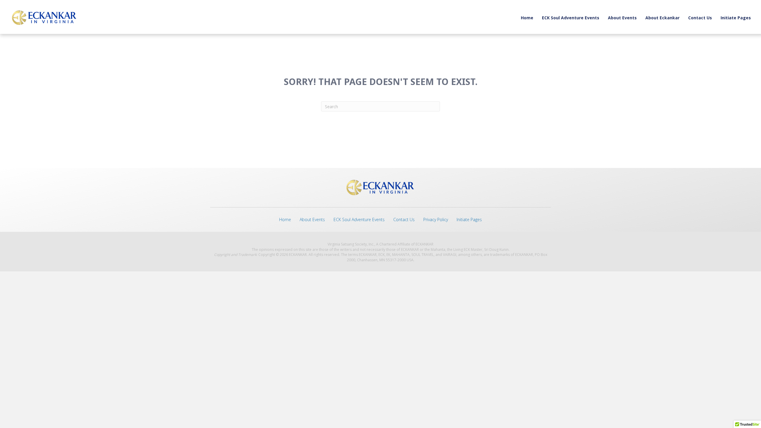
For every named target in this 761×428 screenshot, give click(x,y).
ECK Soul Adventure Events (570, 18)
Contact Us (700, 18)
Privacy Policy (435, 219)
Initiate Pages (736, 18)
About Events (622, 18)
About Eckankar (662, 18)
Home (527, 18)
